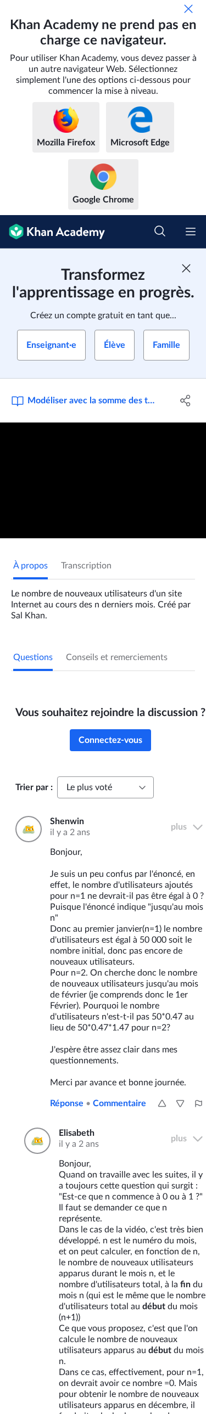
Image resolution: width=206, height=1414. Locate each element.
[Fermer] (188, 9)
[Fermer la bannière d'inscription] (186, 268)
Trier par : (34, 787)
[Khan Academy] (52, 232)
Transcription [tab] (86, 565)
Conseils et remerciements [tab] (117, 657)
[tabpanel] (103, 600)
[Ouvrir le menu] (190, 231)
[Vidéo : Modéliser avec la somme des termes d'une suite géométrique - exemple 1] (103, 480)
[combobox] (105, 787)
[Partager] (185, 401)
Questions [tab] (33, 657)
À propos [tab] (30, 565)
